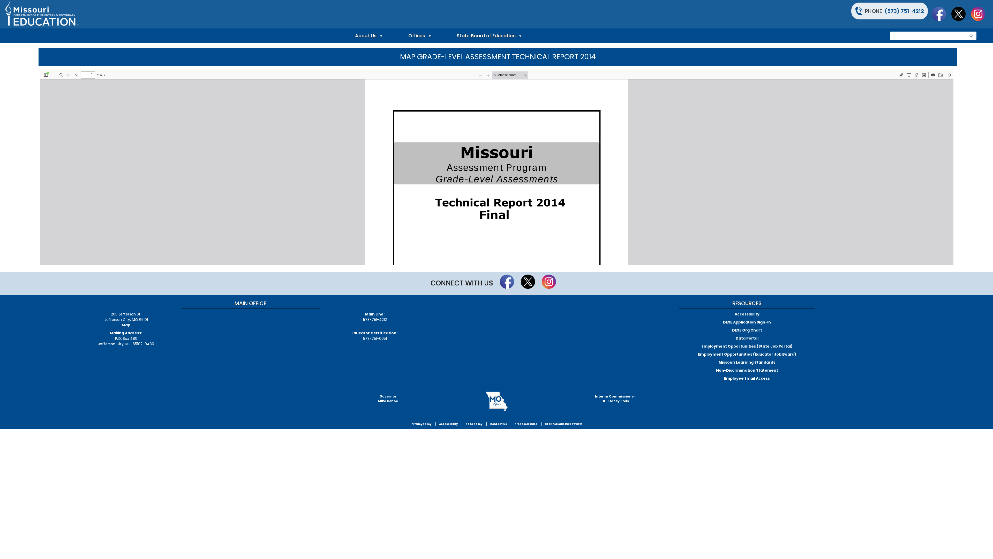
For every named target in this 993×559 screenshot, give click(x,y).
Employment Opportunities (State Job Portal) (747, 346)
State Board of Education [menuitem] (485, 36)
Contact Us (498, 424)
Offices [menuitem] (415, 36)
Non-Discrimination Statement (747, 370)
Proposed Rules (526, 424)
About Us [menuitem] (364, 36)
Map (126, 325)
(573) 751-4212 (904, 11)
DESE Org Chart (747, 330)
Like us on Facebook (941, 13)
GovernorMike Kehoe (388, 398)
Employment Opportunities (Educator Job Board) (747, 354)
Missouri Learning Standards (747, 362)
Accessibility (747, 314)
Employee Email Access (747, 378)
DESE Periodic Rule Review (563, 424)
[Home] (250, 14)
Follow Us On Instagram (980, 13)
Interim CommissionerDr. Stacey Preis (615, 398)
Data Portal (747, 338)
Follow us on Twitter (961, 13)
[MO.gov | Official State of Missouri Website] (496, 401)
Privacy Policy (421, 424)
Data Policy (473, 424)
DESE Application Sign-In (747, 322)
